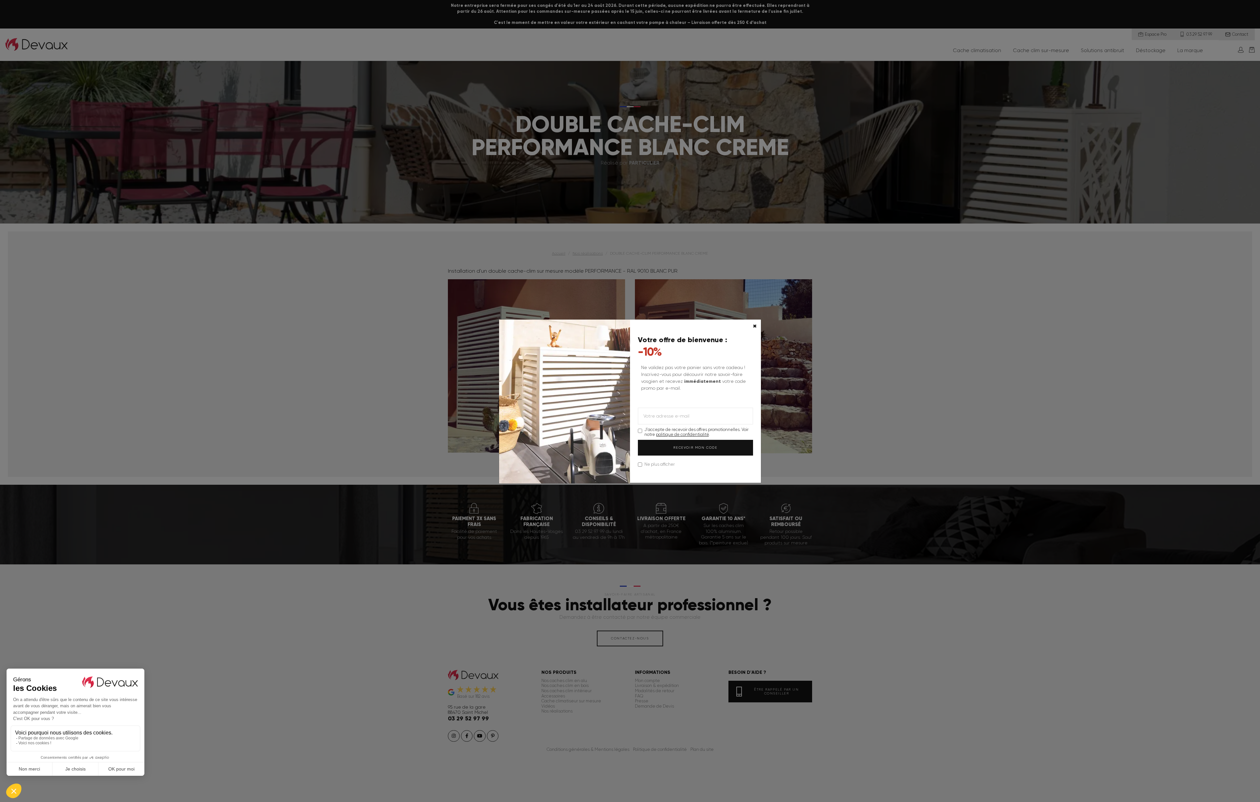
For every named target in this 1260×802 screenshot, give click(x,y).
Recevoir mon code (695, 447)
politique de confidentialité (682, 434)
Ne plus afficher (659, 464)
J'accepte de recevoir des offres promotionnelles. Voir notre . (696, 432)
